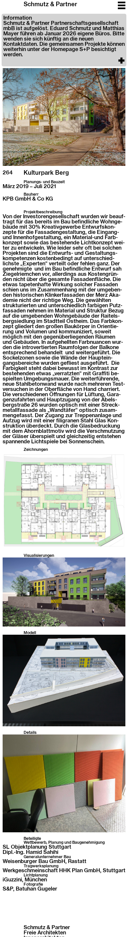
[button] (64, 40)
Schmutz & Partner (50, 5)
